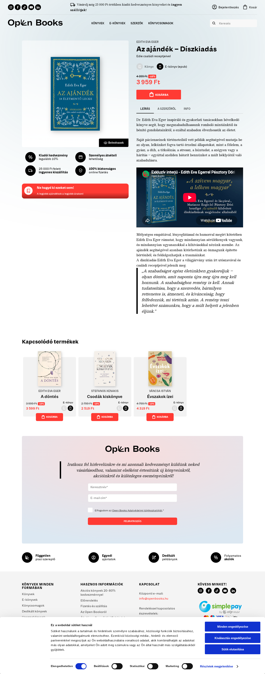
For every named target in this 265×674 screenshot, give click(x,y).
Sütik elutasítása (233, 649)
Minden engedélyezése (232, 626)
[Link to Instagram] (11, 7)
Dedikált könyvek (34, 611)
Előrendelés (89, 600)
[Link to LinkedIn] (38, 7)
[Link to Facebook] (18, 7)
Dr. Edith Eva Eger (151, 119)
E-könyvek (30, 599)
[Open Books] (35, 23)
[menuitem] (98, 23)
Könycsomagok (33, 605)
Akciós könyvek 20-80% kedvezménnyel (98, 592)
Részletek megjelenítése (216, 666)
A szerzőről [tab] (167, 108)
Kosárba (161, 94)
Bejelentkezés (228, 7)
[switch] (117, 666)
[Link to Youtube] (31, 7)
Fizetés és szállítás (94, 606)
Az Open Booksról (94, 612)
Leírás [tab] (145, 108)
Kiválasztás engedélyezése (233, 638)
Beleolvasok (116, 142)
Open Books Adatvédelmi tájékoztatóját (137, 510)
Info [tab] (187, 108)
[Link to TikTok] (24, 7)
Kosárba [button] (52, 417)
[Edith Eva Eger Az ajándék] (75, 94)
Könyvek (28, 594)
